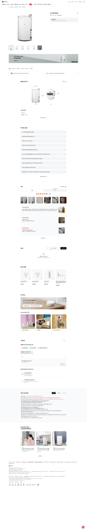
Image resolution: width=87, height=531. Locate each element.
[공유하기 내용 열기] (77, 13)
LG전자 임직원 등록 (46, 462)
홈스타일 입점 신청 (11, 463)
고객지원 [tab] (31, 68)
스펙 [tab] (9, 68)
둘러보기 (28, 305)
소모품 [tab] (22, 68)
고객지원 (12, 4)
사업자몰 (84, 1)
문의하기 (63, 248)
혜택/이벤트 (16, 4)
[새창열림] (35, 4)
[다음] (77, 61)
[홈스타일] (30, 4)
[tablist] (43, 190)
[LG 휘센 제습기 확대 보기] (25, 27)
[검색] (68, 2)
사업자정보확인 (26, 476)
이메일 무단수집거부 (18, 462)
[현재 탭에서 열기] (43, 58)
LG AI (27, 4)
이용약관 (13, 462)
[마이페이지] (71, 2)
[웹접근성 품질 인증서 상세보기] (38, 485)
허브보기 (39, 305)
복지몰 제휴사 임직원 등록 (60, 462)
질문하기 (53, 248)
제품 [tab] (32, 190)
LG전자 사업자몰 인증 (67, 462)
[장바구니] (73, 2)
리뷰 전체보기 (43, 238)
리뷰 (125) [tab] (13, 68)
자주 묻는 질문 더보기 (43, 176)
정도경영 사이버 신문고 (74, 462)
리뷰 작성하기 (62, 186)
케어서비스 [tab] (55, 190)
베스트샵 (23, 4)
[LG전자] (4, 2)
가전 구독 (8, 4)
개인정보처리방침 (24, 462)
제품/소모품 (4, 4)
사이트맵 (10, 462)
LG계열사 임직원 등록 (52, 462)
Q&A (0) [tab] (18, 68)
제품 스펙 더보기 (43, 117)
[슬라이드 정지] (71, 61)
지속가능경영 (80, 1)
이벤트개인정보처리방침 (30, 462)
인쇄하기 (65, 81)
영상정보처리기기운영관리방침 (38, 462)
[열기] (32, 352)
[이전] (76, 61)
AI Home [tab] (26, 68)
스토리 (20, 4)
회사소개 (76, 1)
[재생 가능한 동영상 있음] (55, 200)
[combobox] (43, 356)
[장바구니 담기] (30, 279)
